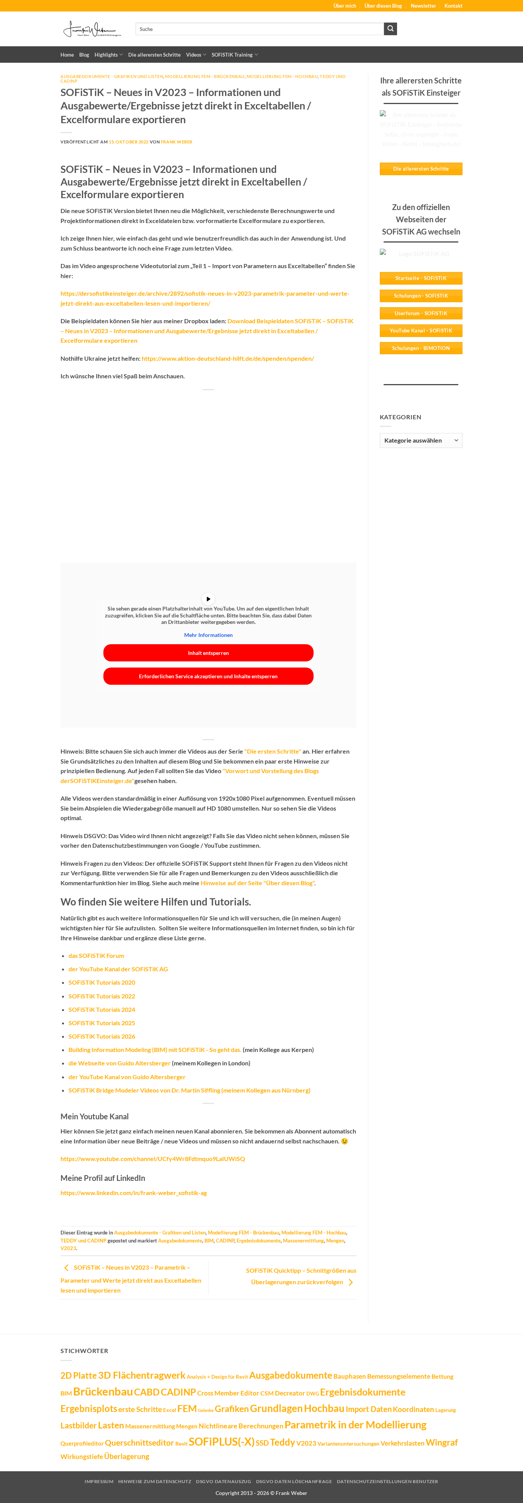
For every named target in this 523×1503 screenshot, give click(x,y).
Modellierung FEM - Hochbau (282, 76)
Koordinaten (413, 1409)
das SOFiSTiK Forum (96, 955)
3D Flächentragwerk (142, 1375)
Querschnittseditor (139, 1443)
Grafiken (232, 1408)
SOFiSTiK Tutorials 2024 (102, 1009)
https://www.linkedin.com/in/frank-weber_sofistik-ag (133, 1192)
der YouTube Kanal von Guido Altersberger (127, 1076)
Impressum (99, 1481)
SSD (262, 1442)
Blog (84, 55)
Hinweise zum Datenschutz (154, 1481)
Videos (193, 55)
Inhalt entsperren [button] (208, 653)
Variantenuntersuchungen (348, 1443)
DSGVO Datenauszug (223, 1481)
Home (67, 55)
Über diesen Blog (383, 6)
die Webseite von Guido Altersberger (120, 1063)
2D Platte (78, 1375)
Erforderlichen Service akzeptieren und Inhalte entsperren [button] (208, 676)
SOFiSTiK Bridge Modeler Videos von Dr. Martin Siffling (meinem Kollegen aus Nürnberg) (190, 1090)
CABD (147, 1392)
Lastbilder (78, 1425)
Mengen (335, 1241)
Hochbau (324, 1408)
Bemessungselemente (398, 1376)
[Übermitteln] (390, 29)
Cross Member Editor (228, 1393)
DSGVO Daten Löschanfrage (294, 1481)
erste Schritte (140, 1409)
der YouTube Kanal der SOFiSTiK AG (118, 968)
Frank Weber (177, 141)
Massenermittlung (303, 1241)
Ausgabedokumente (180, 1241)
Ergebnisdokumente (259, 1241)
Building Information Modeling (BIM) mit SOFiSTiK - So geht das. (155, 1049)
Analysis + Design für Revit (217, 1377)
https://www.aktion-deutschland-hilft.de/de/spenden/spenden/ (228, 358)
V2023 (68, 1248)
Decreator (290, 1393)
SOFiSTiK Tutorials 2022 (102, 996)
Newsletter (423, 6)
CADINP (225, 1241)
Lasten (111, 1425)
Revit (181, 1443)
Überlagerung (126, 1456)
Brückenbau (103, 1391)
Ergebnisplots (88, 1408)
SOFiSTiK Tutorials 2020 (102, 982)
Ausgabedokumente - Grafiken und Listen (111, 76)
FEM (187, 1408)
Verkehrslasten (403, 1443)
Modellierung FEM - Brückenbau (204, 76)
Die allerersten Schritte (154, 55)
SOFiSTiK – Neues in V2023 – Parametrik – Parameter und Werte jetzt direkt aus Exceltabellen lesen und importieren (130, 1279)
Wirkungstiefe (81, 1457)
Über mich (344, 6)
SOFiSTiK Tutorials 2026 (102, 1036)
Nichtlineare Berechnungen (241, 1426)
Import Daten (369, 1408)
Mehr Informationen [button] (208, 635)
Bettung (442, 1376)
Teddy (282, 1442)
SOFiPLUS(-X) (222, 1441)
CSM (267, 1393)
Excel (169, 1410)
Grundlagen (276, 1408)
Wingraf (442, 1442)
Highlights (106, 55)
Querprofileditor (82, 1443)
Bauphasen (349, 1376)
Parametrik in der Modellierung (355, 1424)
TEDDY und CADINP (83, 1241)
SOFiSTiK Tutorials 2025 (102, 1022)
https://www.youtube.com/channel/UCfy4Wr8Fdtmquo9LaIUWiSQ (152, 1158)
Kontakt (454, 6)
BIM (209, 1241)
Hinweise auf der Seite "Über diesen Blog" (257, 882)
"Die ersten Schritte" (272, 751)
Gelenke (206, 1410)
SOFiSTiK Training (232, 55)
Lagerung (445, 1410)
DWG (312, 1394)
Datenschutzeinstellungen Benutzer (387, 1481)
